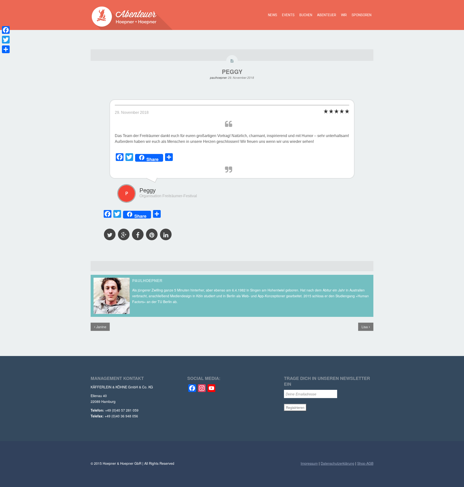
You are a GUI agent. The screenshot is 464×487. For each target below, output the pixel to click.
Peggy (232, 71)
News (272, 15)
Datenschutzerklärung (337, 463)
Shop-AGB (365, 463)
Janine (100, 326)
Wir (344, 15)
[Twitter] (6, 39)
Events (288, 15)
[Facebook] (6, 30)
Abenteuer (326, 15)
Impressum (309, 463)
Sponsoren (361, 15)
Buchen (305, 15)
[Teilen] (6, 49)
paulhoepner (218, 77)
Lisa (365, 326)
